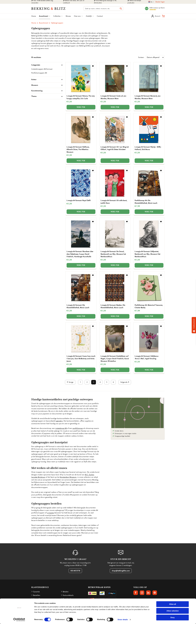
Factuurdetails (68, 595)
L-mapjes (50, 513)
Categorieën (35, 65)
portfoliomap (78, 428)
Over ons (77, 16)
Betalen (66, 592)
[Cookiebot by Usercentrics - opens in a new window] (19, 619)
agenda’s (59, 421)
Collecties (57, 16)
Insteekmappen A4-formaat (41, 69)
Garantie (36, 592)
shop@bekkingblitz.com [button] (121, 571)
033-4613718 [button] (75, 571)
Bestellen (36, 595)
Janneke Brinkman (38, 477)
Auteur (33, 79)
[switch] (69, 619)
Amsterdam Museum (68, 477)
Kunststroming (36, 91)
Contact (100, 16)
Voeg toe (81, 107)
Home (33, 16)
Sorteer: (141, 57)
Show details (123, 619)
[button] (163, 16)
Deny (172, 617)
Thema (34, 96)
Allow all (172, 604)
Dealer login (160, 2)
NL (151, 2)
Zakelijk (89, 16)
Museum (34, 85)
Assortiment (44, 16)
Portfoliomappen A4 (39, 73)
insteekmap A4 (61, 428)
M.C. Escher (89, 475)
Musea (68, 16)
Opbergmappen (57, 23)
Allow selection (173, 611)
